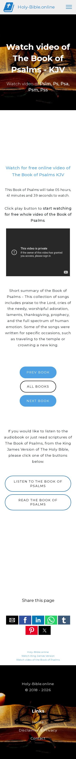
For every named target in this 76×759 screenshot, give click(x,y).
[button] (12, 620)
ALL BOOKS (38, 386)
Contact (38, 738)
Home (38, 722)
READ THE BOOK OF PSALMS (38, 502)
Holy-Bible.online (36, 7)
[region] (38, 139)
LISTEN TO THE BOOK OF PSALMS (38, 484)
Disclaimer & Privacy (38, 730)
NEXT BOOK (38, 401)
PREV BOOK (38, 372)
